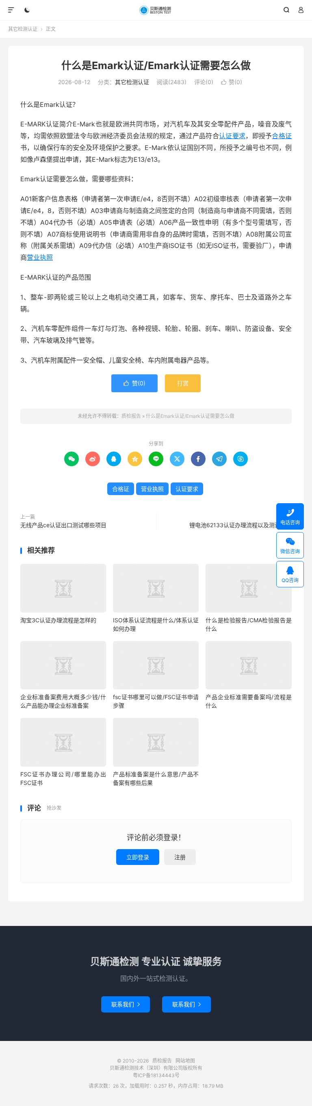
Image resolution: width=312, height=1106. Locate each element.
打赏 (182, 383)
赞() (231, 81)
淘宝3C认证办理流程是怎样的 (58, 620)
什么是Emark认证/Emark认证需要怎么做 (156, 65)
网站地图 (185, 1061)
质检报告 (156, 10)
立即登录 (137, 857)
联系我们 (125, 1004)
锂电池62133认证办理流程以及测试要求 (240, 524)
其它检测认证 (22, 29)
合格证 (282, 136)
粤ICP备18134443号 (156, 1075)
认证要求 (232, 136)
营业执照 (40, 257)
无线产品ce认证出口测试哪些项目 (63, 524)
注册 (180, 857)
